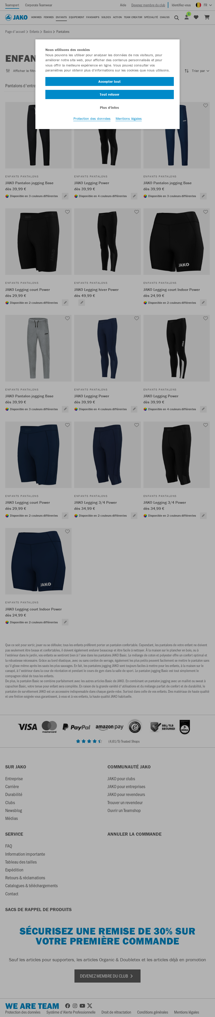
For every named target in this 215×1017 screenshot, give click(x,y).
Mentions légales (129, 118)
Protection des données (92, 118)
